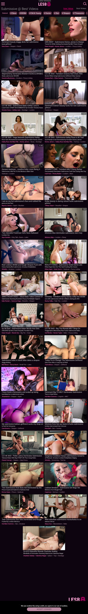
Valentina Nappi (40, 556)
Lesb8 (44, 4)
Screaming (55, 460)
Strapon (66, 13)
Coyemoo (48, 492)
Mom (71, 174)
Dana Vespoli (49, 46)
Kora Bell (48, 428)
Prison (13, 492)
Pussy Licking (76, 46)
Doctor (48, 13)
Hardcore (5, 174)
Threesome (79, 13)
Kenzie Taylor (57, 333)
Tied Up (76, 142)
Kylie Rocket (6, 301)
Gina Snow (5, 46)
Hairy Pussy (23, 460)
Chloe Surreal (58, 78)
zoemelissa (49, 364)
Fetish (19, 46)
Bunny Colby (49, 301)
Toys (55, 556)
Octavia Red (49, 78)
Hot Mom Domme (51, 396)
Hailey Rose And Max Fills (10, 142)
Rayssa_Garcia (7, 205)
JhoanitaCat (6, 396)
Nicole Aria (15, 333)
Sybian (49, 556)
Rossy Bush (14, 364)
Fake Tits (57, 301)
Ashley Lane (16, 110)
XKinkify (4, 269)
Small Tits (22, 364)
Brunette (25, 301)
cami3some (6, 428)
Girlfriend (76, 78)
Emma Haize (6, 492)
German (55, 492)
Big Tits (23, 333)
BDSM (23, 13)
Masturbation (57, 524)
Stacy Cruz (48, 524)
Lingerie (61, 396)
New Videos (68, 8)
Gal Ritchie (48, 333)
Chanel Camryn (7, 460)
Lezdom (68, 46)
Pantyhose (48, 110)
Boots (21, 237)
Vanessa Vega (16, 301)
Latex (26, 237)
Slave (13, 13)
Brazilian (21, 205)
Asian (29, 333)
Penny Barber (57, 174)
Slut (57, 13)
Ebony (64, 237)
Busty (32, 142)
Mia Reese (5, 364)
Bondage (25, 110)
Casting (58, 428)
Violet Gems (57, 269)
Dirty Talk (14, 237)
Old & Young (35, 13)
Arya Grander (6, 237)
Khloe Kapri (48, 269)
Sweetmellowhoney (8, 78)
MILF (66, 396)
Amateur (19, 78)
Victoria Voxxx (6, 110)
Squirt (15, 205)
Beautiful (58, 205)
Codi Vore (48, 174)
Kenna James (59, 46)
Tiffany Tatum (49, 205)
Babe (65, 333)
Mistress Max (49, 237)
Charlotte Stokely (28, 556)
